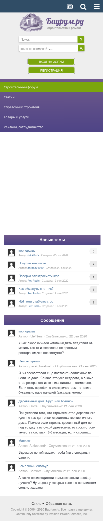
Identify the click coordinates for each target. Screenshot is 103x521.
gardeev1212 (36, 268)
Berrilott (35, 470)
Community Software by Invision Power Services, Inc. (52, 514)
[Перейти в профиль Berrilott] (11, 467)
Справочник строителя (22, 107)
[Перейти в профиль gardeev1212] (11, 265)
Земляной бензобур (33, 465)
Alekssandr (38, 445)
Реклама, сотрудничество (24, 127)
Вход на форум (51, 61)
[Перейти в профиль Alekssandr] (11, 442)
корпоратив (27, 250)
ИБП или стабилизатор (35, 301)
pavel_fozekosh (41, 366)
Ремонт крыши (29, 361)
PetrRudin (34, 280)
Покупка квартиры (32, 263)
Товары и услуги (16, 117)
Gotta (34, 406)
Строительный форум (21, 87)
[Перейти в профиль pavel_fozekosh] (11, 363)
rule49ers (33, 255)
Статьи (9, 97)
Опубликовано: (66, 336)
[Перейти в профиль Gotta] (11, 403)
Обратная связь (59, 503)
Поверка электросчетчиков (38, 275)
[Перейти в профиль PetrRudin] (11, 278)
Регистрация (51, 70)
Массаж (24, 440)
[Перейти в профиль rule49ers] (11, 252)
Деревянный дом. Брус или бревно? (45, 401)
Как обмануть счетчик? (36, 288)
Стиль (37, 503)
